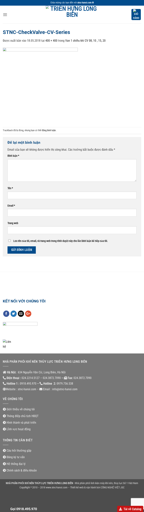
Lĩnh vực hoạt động (19, 429)
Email (11, 205)
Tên (10, 188)
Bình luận (13, 155)
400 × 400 (51, 40)
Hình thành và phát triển (21, 422)
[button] (5, 14)
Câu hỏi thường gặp (19, 450)
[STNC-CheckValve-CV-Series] (40, 85)
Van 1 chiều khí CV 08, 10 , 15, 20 (85, 40)
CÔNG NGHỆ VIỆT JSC (112, 487)
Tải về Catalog (132, 509)
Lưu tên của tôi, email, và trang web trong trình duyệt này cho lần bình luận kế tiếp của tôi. (60, 241)
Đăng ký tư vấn (16, 457)
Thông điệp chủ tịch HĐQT (22, 416)
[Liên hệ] (7, 344)
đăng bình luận (49, 130)
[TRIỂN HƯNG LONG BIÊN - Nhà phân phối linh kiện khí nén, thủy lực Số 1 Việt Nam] (72, 14)
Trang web (13, 223)
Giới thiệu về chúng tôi (21, 409)
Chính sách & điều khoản (22, 470)
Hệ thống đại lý (16, 464)
